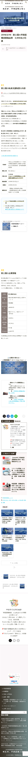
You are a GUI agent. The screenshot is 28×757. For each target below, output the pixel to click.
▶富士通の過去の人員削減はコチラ (14, 209)
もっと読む (15, 563)
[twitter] (4, 416)
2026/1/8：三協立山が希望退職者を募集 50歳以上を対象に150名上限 (14, 732)
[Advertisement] (14, 68)
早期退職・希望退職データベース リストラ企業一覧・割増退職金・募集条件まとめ (14, 701)
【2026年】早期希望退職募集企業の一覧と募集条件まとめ (14, 726)
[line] (16, 416)
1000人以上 (5, 500)
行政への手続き (7, 694)
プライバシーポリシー (9, 706)
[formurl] (14, 640)
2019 (10, 500)
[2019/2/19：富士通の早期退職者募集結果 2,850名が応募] (12, 416)
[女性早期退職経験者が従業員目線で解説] (14, 3)
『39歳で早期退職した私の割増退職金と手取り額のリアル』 (17, 401)
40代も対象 (14, 500)
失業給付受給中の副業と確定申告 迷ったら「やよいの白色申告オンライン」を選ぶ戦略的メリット (13, 720)
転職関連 (5, 691)
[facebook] (8, 416)
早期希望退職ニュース (8, 497)
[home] (13, 447)
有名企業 (21, 500)
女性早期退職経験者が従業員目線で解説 (14, 749)
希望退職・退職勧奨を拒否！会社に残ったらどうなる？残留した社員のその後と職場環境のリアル (18, 487)
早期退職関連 (7, 688)
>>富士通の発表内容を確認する (9, 155)
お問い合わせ (7, 708)
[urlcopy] (23, 416)
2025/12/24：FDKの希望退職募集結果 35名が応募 (7, 554)
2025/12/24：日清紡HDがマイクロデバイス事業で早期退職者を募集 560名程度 (20, 521)
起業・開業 (6, 697)
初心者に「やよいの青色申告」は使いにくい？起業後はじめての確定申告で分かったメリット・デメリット (13, 738)
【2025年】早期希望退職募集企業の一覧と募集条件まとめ (18, 459)
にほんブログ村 (14, 683)
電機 (4, 502)
